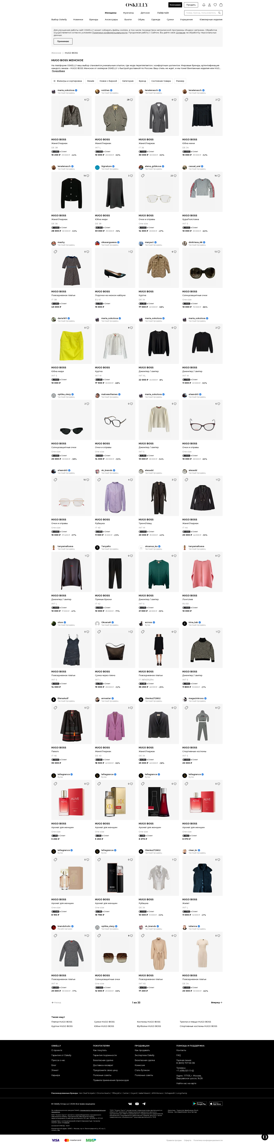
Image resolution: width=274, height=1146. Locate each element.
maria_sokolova (66, 90)
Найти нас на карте (186, 1083)
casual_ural (194, 166)
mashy (61, 242)
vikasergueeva (109, 242)
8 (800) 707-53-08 (185, 1063)
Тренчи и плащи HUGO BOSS (195, 1022)
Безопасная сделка (103, 1060)
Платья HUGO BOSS (61, 1022)
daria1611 (62, 318)
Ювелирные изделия (211, 19)
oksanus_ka (151, 546)
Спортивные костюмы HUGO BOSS (198, 1026)
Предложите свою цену (105, 1070)
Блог (53, 1065)
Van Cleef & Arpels (87, 1093)
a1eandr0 (194, 394)
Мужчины (128, 13)
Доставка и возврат (103, 1065)
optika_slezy (64, 394)
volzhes (105, 90)
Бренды (93, 19)
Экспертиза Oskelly (144, 1055)
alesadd (149, 470)
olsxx (60, 622)
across (148, 622)
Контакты (181, 1050)
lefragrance (64, 774)
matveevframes (109, 394)
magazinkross (196, 698)
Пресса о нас (58, 1060)
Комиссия (140, 1065)
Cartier (126, 1093)
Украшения (186, 19)
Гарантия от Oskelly (61, 1055)
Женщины (110, 13)
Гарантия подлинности (105, 1055)
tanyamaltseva (65, 546)
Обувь (141, 19)
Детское (145, 13)
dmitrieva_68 (195, 242)
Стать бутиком (142, 1070)
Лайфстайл (163, 13)
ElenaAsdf (63, 698)
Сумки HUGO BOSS (104, 1022)
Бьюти (128, 19)
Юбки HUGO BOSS (104, 1026)
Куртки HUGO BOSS (62, 1026)
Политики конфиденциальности (109, 32)
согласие (180, 32)
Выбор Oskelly (59, 19)
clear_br (193, 850)
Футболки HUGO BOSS (149, 1026)
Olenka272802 (153, 698)
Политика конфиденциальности (208, 1140)
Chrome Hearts (103, 1093)
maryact (149, 242)
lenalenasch (151, 90)
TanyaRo (106, 546)
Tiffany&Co (116, 1093)
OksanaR (106, 622)
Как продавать (142, 1050)
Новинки (78, 19)
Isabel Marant (144, 1093)
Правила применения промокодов (111, 1080)
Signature (106, 166)
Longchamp (181, 1093)
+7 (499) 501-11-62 (185, 1070)
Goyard (134, 1093)
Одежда (155, 19)
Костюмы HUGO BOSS (148, 1022)
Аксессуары (111, 19)
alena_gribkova (153, 166)
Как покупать (100, 1050)
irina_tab (193, 622)
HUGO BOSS (58, 139)
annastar (106, 698)
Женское (56, 53)
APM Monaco (157, 1093)
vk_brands (106, 470)
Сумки (170, 19)
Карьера (55, 1075)
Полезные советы (102, 1075)
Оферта (187, 1140)
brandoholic (64, 926)
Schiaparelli (170, 1093)
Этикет (55, 1070)
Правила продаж (174, 1140)
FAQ (178, 1055)
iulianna (193, 926)
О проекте (56, 1050)
